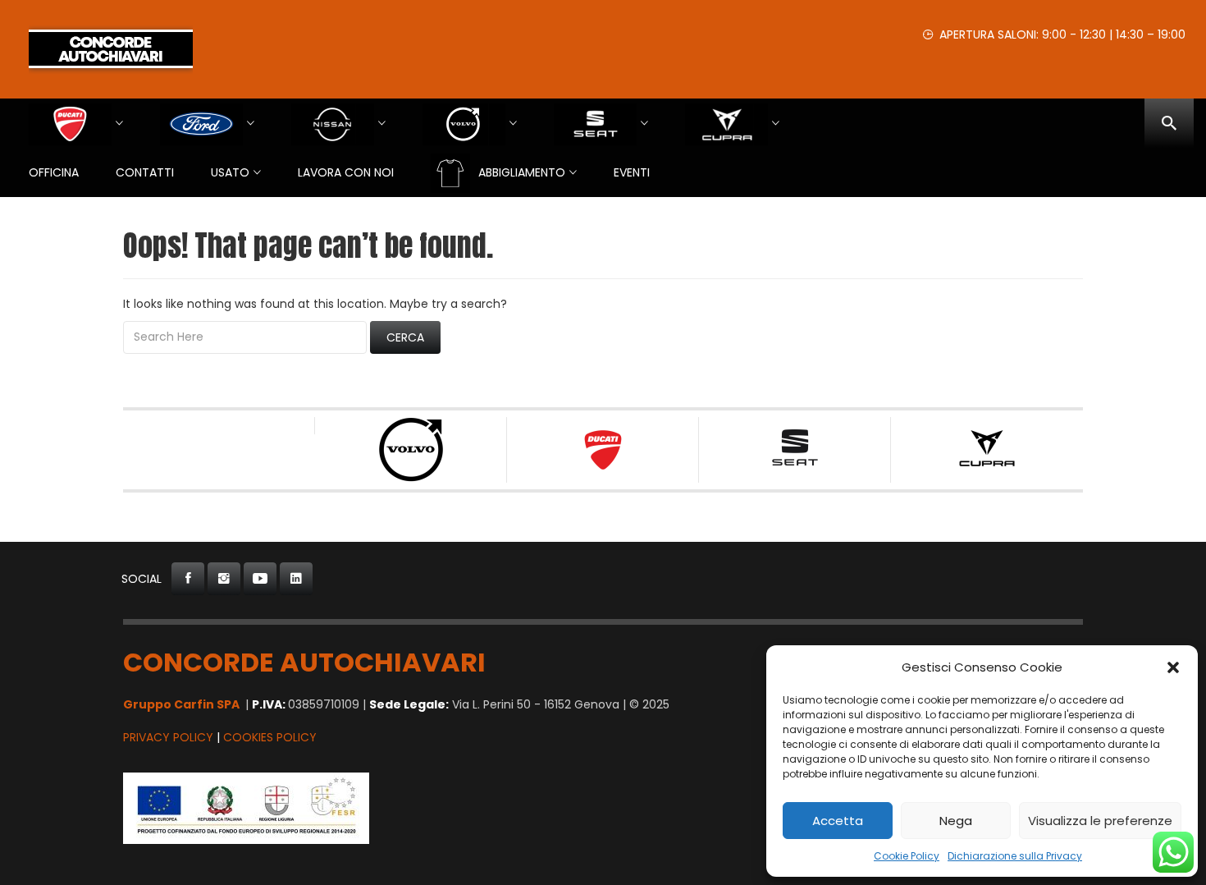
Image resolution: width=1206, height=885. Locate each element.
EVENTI (632, 172)
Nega (955, 820)
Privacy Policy (168, 737)
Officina (54, 172)
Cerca (405, 337)
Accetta (837, 820)
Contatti (145, 172)
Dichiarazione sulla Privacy (1015, 856)
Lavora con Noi (346, 172)
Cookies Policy (270, 737)
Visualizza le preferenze (1100, 820)
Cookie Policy (906, 856)
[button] (1173, 667)
